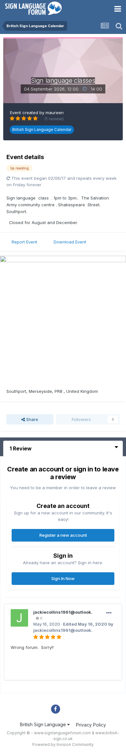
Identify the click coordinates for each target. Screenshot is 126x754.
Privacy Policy (91, 724)
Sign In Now (63, 578)
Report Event (24, 241)
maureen (55, 112)
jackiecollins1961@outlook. (62, 612)
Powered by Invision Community (63, 744)
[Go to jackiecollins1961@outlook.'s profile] (19, 618)
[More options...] (108, 613)
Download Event (70, 241)
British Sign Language (43, 724)
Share (31, 419)
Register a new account (63, 535)
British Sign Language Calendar (41, 129)
